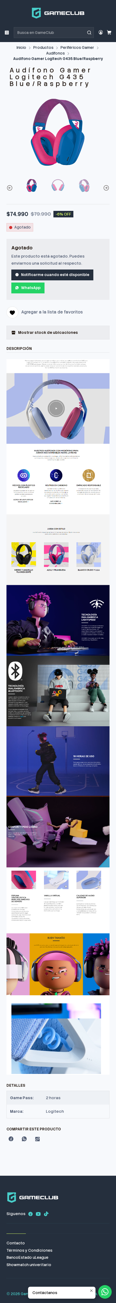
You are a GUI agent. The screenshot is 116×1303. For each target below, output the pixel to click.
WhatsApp (30, 287)
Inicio (21, 48)
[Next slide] (105, 188)
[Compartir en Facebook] (11, 1139)
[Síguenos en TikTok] (46, 1214)
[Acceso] (100, 32)
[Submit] (89, 32)
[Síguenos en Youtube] (38, 1214)
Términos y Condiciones (29, 1250)
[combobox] (54, 32)
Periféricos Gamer (77, 48)
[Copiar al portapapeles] (37, 1139)
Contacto (15, 1243)
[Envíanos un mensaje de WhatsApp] (105, 1292)
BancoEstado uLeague (27, 1257)
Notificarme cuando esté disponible (55, 274)
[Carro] (109, 32)
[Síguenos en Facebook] (30, 1214)
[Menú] (7, 32)
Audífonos (55, 53)
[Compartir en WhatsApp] (24, 1139)
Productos (43, 48)
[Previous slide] (10, 188)
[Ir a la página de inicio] (58, 13)
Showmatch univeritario (28, 1264)
